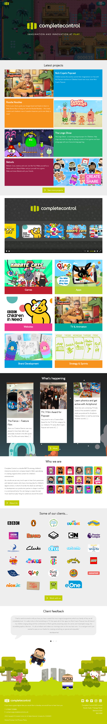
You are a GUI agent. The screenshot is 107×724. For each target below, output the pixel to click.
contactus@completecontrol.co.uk (17, 712)
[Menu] (100, 3)
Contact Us (13, 720)
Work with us (55, 598)
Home (7, 720)
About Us (14, 503)
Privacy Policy (22, 720)
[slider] (46, 251)
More (55, 448)
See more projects (55, 190)
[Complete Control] (7, 3)
